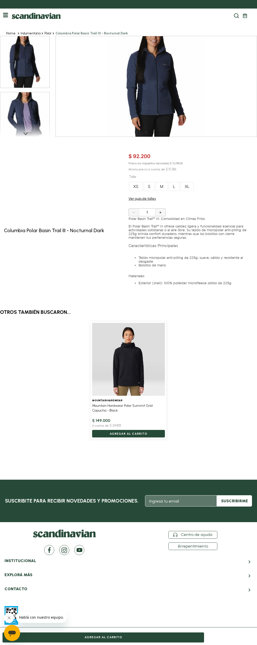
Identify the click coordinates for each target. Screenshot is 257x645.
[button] (236, 15)
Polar (47, 33)
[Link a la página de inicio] (11, 33)
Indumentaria (30, 33)
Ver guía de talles (142, 198)
